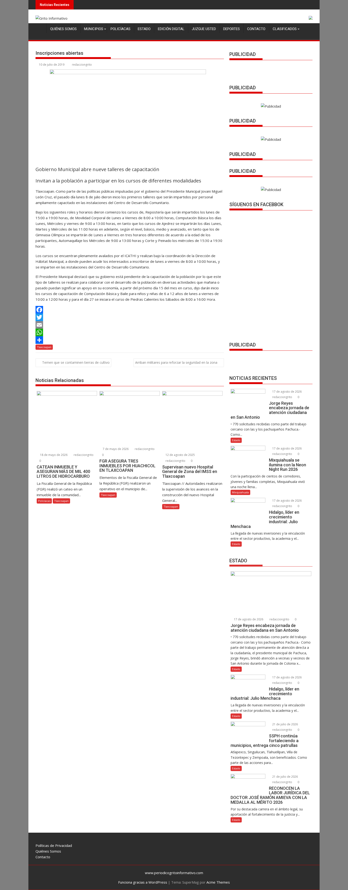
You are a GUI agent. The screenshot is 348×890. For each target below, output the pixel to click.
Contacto (256, 29)
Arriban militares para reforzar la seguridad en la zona (176, 362)
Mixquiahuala (240, 492)
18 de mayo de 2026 (53, 455)
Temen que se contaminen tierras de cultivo (76, 362)
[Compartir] (130, 340)
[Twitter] (130, 317)
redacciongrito (82, 65)
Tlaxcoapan (44, 347)
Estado (144, 29)
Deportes (231, 29)
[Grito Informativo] (40, 28)
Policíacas (120, 29)
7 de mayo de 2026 (115, 449)
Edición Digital (171, 29)
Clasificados (285, 29)
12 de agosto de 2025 (180, 455)
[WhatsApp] (130, 332)
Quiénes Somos (63, 29)
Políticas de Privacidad (54, 845)
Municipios (93, 29)
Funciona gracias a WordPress (142, 882)
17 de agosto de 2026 (287, 392)
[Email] (130, 325)
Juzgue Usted (204, 29)
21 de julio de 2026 (285, 724)
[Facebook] (130, 309)
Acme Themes (218, 882)
